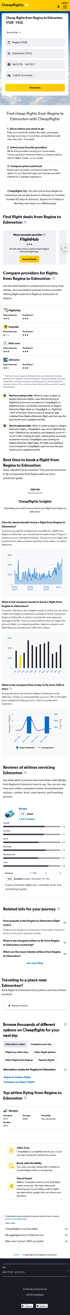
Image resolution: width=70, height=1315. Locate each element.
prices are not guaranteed (16, 1219)
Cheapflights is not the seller (21, 1228)
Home (16, 1255)
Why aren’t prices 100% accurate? (24, 1241)
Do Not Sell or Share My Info (35, 1289)
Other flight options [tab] (45, 1052)
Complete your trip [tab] (41, 1044)
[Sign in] (58, 6)
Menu (65, 3)
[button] (35, 42)
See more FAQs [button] (35, 963)
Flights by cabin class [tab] (16, 1052)
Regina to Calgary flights (17, 1077)
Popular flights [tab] (47, 1060)
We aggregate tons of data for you (24, 1235)
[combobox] (14, 32)
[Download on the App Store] (42, 1306)
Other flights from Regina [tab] (19, 1060)
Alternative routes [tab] (15, 1044)
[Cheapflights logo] (12, 5)
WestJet (23, 808)
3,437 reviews (27, 819)
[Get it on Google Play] (27, 1306)
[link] (29, 259)
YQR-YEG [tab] (35, 489)
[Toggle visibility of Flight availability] (25, 747)
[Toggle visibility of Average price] (46, 747)
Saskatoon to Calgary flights (19, 1082)
